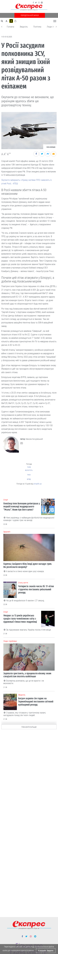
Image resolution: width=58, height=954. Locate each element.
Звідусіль (24, 26)
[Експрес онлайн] (29, 7)
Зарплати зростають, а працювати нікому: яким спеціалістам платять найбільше (27, 675)
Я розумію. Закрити (45, 951)
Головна (10, 26)
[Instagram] (39, 2)
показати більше (29, 727)
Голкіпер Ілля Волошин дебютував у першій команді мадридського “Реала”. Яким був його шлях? (21, 506)
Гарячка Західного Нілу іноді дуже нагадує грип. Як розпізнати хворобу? (27, 565)
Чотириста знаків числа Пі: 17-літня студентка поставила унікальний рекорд (36, 589)
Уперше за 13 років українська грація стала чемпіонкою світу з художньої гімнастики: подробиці (20, 618)
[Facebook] (33, 2)
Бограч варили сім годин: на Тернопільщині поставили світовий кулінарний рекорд (35, 701)
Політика (37, 26)
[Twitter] (36, 2)
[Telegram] (42, 2)
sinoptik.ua (37, 484)
